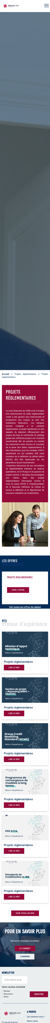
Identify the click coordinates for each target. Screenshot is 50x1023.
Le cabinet (25, 948)
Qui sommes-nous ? (36, 1017)
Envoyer (38, 994)
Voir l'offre (18, 590)
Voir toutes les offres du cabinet (25, 607)
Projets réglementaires (25, 374)
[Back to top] (46, 1012)
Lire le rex (14, 667)
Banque (7, 991)
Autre (6, 997)
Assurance (8, 994)
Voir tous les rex (25, 913)
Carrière (25, 956)
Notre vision (32, 1021)
